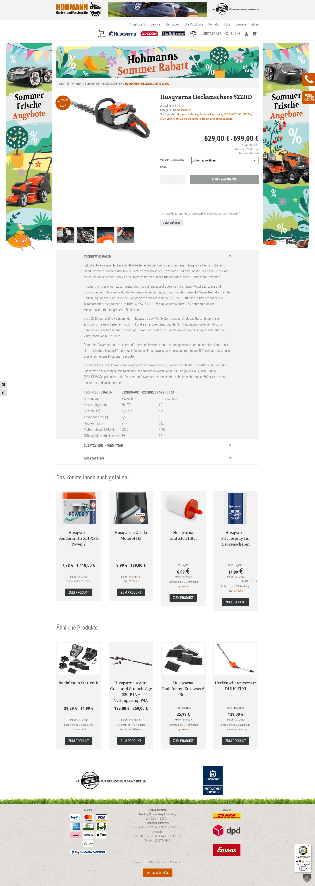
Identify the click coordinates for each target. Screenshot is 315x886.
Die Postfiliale (194, 24)
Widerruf (161, 862)
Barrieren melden (247, 24)
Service (156, 24)
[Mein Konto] (246, 33)
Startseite (66, 83)
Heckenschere (224, 118)
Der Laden (173, 24)
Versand (133, 581)
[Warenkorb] (254, 33)
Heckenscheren (111, 83)
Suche (235, 33)
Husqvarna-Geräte (187, 114)
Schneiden (92, 83)
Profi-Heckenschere (210, 114)
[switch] (303, 868)
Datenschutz (176, 862)
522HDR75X (167, 118)
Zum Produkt (78, 592)
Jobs (227, 24)
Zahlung (88, 810)
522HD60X (229, 114)
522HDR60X (244, 114)
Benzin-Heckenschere (188, 118)
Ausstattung (94, 458)
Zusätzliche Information (103, 445)
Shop (79, 83)
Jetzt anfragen (171, 222)
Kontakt (213, 24)
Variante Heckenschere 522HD (172, 164)
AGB (150, 862)
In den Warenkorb (224, 179)
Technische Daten (97, 256)
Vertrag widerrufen (158, 872)
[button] (307, 878)
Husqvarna (208, 118)
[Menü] (309, 846)
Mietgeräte (211, 33)
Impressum (138, 862)
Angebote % (137, 24)
